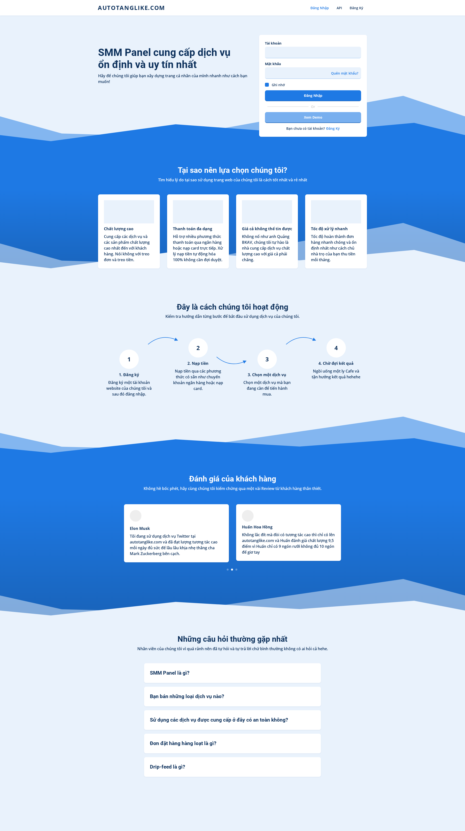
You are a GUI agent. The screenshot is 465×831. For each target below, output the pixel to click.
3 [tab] (236, 569)
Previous (102, 533)
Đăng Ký (356, 8)
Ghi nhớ (278, 85)
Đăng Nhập (319, 8)
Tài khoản (273, 43)
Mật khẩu (273, 63)
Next (363, 533)
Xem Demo (313, 117)
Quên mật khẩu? (344, 73)
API (339, 8)
